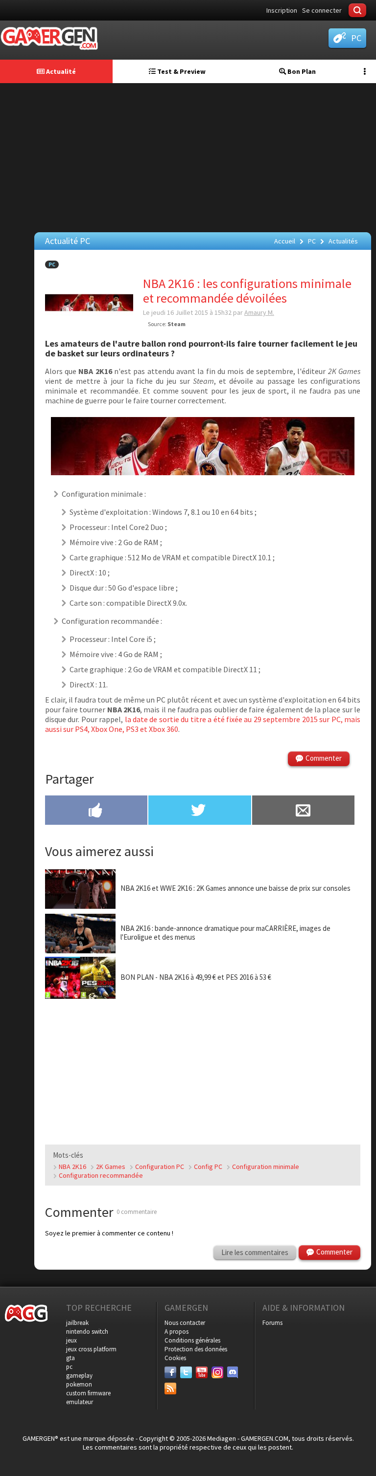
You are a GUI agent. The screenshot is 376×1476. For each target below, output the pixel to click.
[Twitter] (186, 1372)
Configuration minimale (265, 1166)
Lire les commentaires (254, 1252)
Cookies (175, 1358)
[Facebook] (170, 1372)
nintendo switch (87, 1331)
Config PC (208, 1166)
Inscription (281, 10)
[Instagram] (217, 1372)
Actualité (60, 71)
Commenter (324, 758)
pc (69, 1367)
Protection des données (195, 1349)
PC (51, 264)
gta (70, 1358)
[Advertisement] (190, 156)
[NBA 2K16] (202, 472)
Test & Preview (181, 71)
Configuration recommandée (101, 1175)
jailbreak (77, 1323)
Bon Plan (301, 71)
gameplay (79, 1375)
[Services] (170, 1388)
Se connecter (322, 10)
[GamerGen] (49, 38)
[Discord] (233, 1372)
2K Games (110, 1166)
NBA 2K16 (72, 1166)
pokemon (79, 1384)
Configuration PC (159, 1166)
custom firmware (88, 1393)
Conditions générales (192, 1340)
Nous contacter (184, 1323)
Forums (272, 1323)
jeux (71, 1340)
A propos (176, 1331)
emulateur (79, 1402)
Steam (176, 324)
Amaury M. (259, 312)
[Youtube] (202, 1372)
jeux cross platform (91, 1349)
